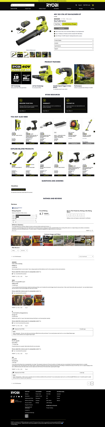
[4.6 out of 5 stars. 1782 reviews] (42, 171)
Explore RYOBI (14, 8)
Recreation (56, 8)
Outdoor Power (42, 8)
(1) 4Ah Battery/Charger (69, 24)
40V (47, 396)
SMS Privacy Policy (48, 423)
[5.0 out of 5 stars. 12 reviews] (14, 139)
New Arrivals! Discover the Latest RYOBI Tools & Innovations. (52, 1)
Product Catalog (49, 407)
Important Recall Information (28, 408)
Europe (58, 398)
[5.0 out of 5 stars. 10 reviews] (56, 139)
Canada (58, 396)
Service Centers (28, 402)
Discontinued (61, 28)
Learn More (22, 110)
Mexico (58, 400)
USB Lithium (48, 400)
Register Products (29, 404)
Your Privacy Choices (57, 423)
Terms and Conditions (33, 423)
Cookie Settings (14, 424)
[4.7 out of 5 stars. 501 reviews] (14, 171)
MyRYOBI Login (86, 5)
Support (80, 5)
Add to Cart (17, 143)
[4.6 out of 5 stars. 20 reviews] (28, 171)
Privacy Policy (41, 423)
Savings (92, 8)
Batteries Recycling (29, 400)
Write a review (69, 18)
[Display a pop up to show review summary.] (31, 140)
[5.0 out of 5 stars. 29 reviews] (42, 139)
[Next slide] (50, 31)
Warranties (27, 396)
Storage (81, 8)
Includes (56, 43)
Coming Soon (74, 143)
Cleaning (69, 8)
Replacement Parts (29, 398)
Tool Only (57, 24)
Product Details (57, 40)
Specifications (57, 46)
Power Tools (28, 8)
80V (47, 398)
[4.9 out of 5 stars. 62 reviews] (28, 139)
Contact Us (27, 410)
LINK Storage (49, 402)
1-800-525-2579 (25, 423)
